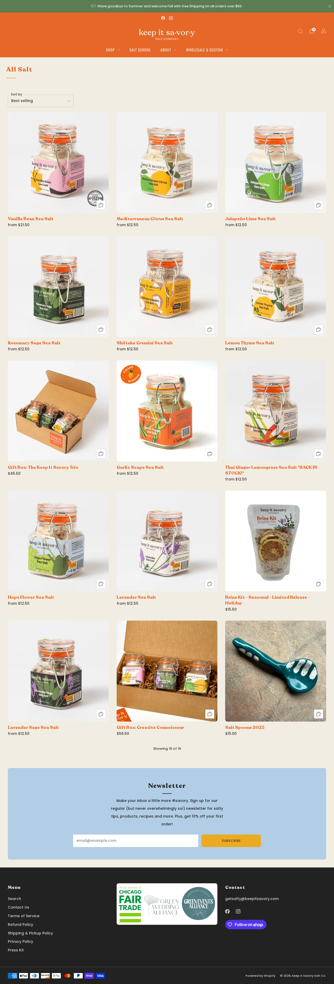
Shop (110, 49)
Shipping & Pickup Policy (30, 933)
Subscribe (231, 840)
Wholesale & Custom (204, 49)
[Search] (300, 31)
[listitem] (167, 6)
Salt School (140, 49)
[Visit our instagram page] (171, 18)
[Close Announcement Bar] (330, 6)
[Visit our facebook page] (163, 18)
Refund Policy (20, 924)
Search (14, 898)
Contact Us (18, 907)
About (165, 49)
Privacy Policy (20, 941)
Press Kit (16, 950)
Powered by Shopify (260, 976)
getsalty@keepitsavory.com (252, 898)
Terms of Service (23, 916)
